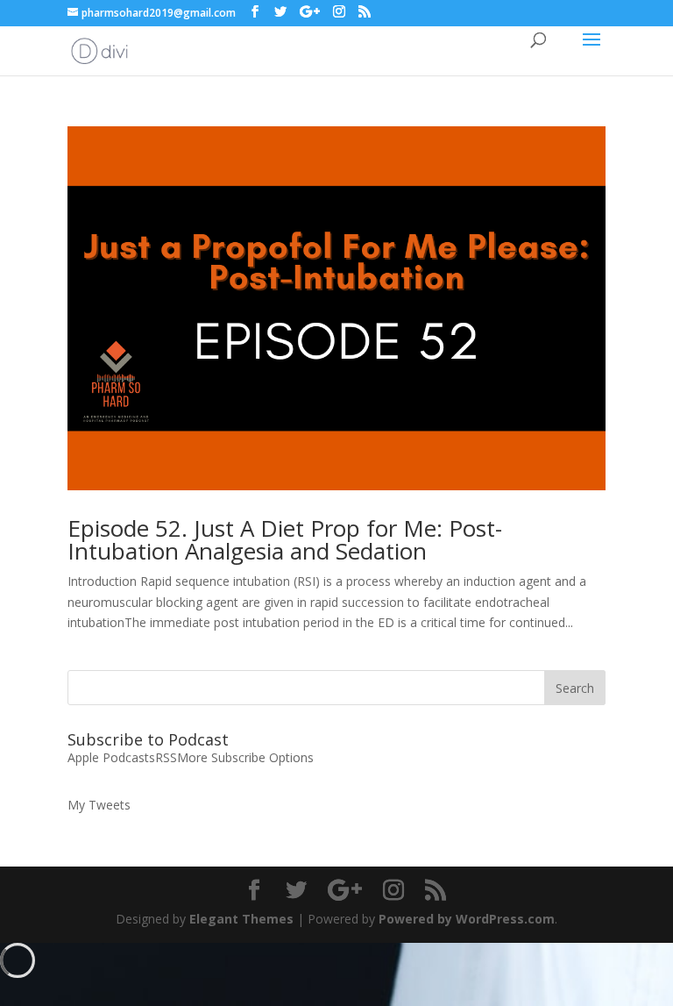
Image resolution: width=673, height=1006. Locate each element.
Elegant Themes (241, 918)
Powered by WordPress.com (467, 918)
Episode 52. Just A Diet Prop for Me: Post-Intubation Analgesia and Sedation (284, 539)
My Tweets (99, 804)
